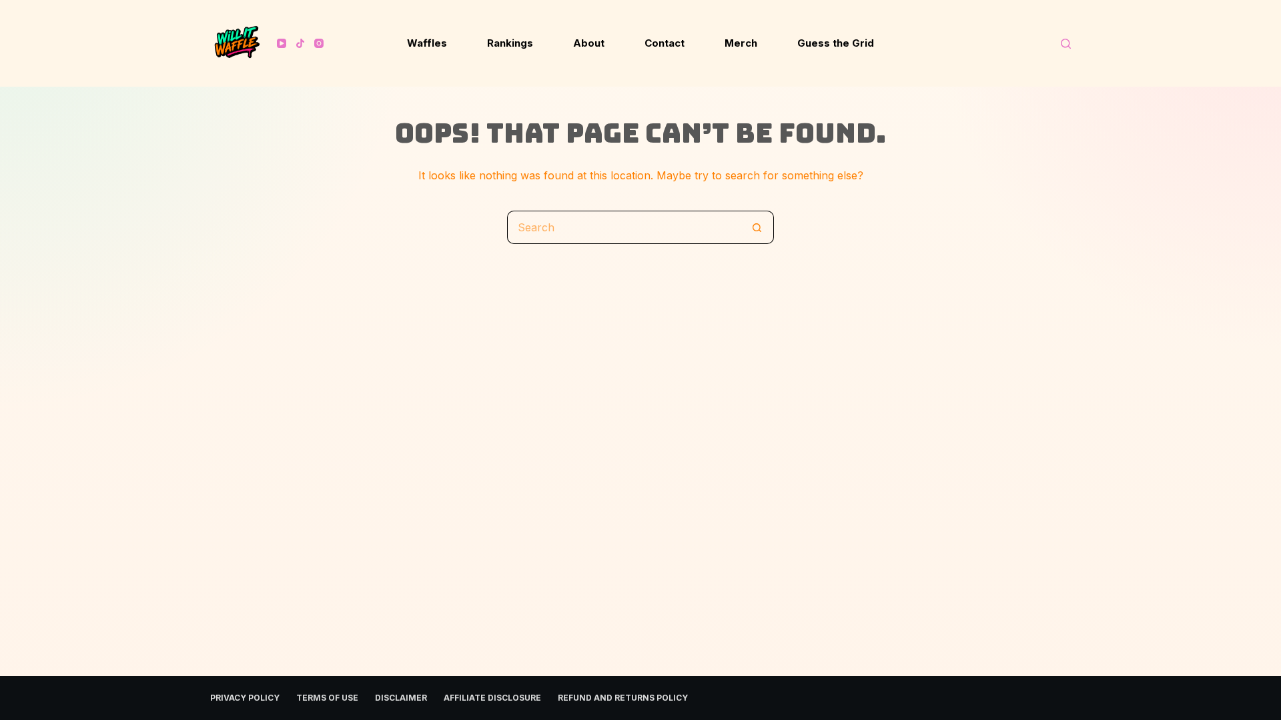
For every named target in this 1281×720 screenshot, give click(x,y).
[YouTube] (281, 43)
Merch (741, 43)
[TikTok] (300, 43)
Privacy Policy (245, 698)
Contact (665, 43)
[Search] (1066, 44)
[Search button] (757, 227)
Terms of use (327, 698)
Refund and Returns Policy (623, 698)
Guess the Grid (835, 43)
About (588, 43)
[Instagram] (319, 43)
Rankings (510, 43)
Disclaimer (401, 698)
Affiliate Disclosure (492, 698)
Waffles (427, 43)
